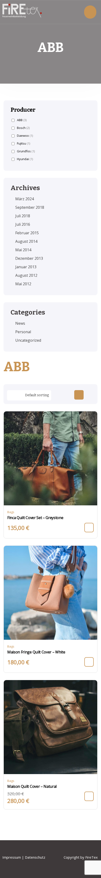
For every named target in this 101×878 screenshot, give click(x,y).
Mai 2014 (23, 249)
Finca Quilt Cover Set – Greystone (35, 517)
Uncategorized (28, 340)
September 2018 (29, 207)
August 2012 (26, 275)
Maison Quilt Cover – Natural (32, 786)
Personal (23, 331)
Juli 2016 (22, 224)
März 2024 (24, 198)
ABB (22, 120)
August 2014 (26, 241)
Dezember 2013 (29, 258)
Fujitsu (23, 143)
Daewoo (25, 136)
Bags (10, 512)
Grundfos (26, 151)
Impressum (11, 857)
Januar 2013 (25, 266)
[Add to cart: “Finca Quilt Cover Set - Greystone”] (89, 527)
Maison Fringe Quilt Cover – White (36, 652)
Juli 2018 (22, 215)
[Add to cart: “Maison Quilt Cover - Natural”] (89, 796)
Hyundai (25, 159)
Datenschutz (35, 857)
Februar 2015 (27, 232)
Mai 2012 (23, 283)
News (20, 323)
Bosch (23, 128)
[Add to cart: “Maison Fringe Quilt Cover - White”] (89, 662)
